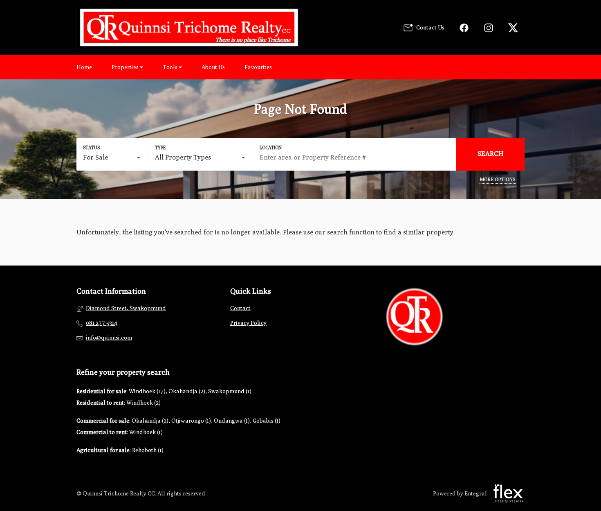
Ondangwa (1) (232, 420)
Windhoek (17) (147, 391)
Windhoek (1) (146, 432)
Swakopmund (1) (229, 391)
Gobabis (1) (266, 420)
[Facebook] (464, 27)
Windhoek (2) (143, 402)
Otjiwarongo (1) (191, 420)
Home (84, 67)
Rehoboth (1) (148, 450)
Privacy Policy (248, 323)
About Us (213, 67)
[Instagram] (488, 27)
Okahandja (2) (186, 391)
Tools (171, 67)
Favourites (258, 67)
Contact (240, 308)
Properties (126, 67)
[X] (513, 27)
